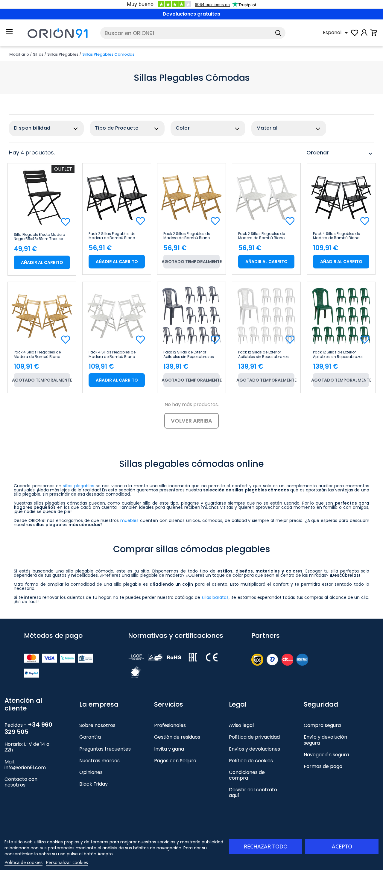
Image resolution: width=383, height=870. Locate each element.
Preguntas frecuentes (105, 749)
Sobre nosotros (97, 725)
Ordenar (340, 153)
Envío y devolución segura (325, 740)
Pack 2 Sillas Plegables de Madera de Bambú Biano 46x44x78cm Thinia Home (112, 236)
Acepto (342, 846)
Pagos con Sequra (175, 760)
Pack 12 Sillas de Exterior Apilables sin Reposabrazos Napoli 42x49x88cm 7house (188, 354)
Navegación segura (326, 754)
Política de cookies (251, 760)
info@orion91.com (25, 767)
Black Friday (93, 784)
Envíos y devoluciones (254, 749)
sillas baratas (215, 597)
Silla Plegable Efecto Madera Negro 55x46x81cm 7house (39, 237)
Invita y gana (169, 749)
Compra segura (322, 725)
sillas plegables (78, 486)
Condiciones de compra (247, 775)
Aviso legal (241, 725)
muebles (129, 520)
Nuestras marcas (99, 760)
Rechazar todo (266, 846)
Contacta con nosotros (20, 782)
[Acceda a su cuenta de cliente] (364, 35)
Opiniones (91, 772)
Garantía (90, 737)
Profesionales (170, 725)
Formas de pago (323, 766)
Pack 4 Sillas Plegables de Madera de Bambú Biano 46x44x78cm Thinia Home (337, 236)
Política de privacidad (254, 737)
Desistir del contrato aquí (253, 792)
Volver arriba (191, 420)
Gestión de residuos (177, 737)
